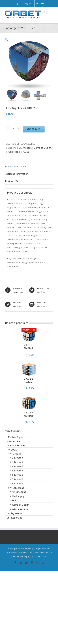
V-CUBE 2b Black (29, 346)
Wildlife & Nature (21, 509)
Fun (14, 500)
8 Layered (17, 483)
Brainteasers (26, 147)
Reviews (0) (11, 180)
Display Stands (14, 513)
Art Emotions (19, 491)
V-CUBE (25, 151)
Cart (41, 3)
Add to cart (33, 129)
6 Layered (17, 474)
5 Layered (17, 470)
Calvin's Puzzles (16, 445)
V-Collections (13, 151)
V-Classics (15, 453)
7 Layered (17, 479)
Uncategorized (14, 517)
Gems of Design (42, 147)
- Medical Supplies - (16, 437)
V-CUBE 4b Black (29, 414)
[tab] (29, 166)
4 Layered (17, 466)
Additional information (16, 173)
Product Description (15, 166)
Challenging (18, 496)
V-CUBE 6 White (28, 380)
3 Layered (17, 461)
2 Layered (17, 457)
